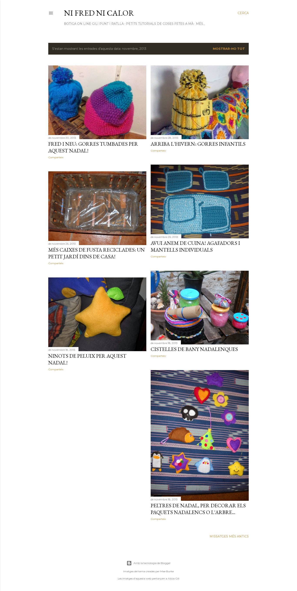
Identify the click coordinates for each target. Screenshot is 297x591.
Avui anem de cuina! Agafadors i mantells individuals (195, 246)
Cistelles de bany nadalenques (194, 349)
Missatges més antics (229, 536)
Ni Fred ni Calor (99, 13)
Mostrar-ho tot (229, 49)
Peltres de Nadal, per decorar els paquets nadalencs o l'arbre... (198, 509)
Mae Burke (167, 571)
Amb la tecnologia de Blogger (152, 563)
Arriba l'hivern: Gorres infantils (198, 143)
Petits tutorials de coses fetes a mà (160, 24)
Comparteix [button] (55, 157)
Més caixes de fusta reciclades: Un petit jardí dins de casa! (96, 253)
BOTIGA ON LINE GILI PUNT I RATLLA (94, 24)
